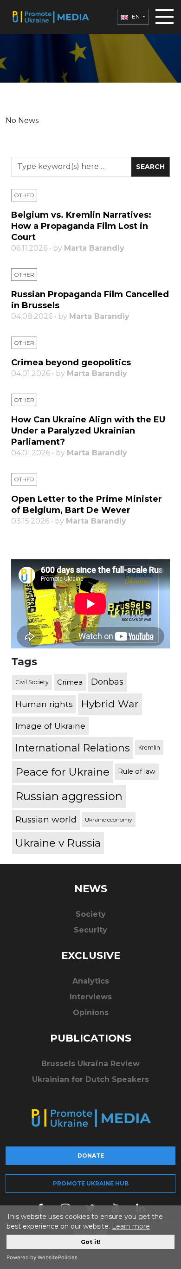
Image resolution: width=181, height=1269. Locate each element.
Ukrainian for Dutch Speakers (90, 1079)
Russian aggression (69, 796)
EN (135, 16)
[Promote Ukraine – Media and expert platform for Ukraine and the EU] (50, 17)
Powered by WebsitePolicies (42, 1257)
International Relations (72, 748)
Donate (91, 1155)
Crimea (70, 682)
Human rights (44, 704)
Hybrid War (110, 704)
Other (24, 195)
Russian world (46, 819)
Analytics (90, 981)
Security (90, 930)
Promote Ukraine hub (91, 1183)
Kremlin (149, 747)
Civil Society (32, 682)
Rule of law (136, 771)
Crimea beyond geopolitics (71, 362)
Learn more (131, 1226)
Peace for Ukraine (62, 771)
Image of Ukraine (50, 726)
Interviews (91, 996)
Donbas (107, 682)
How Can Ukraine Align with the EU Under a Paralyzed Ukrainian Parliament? (88, 430)
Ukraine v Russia (58, 842)
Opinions (91, 1012)
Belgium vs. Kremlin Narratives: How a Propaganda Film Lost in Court (81, 226)
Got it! (91, 1241)
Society (91, 914)
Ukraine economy (108, 819)
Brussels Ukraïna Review (90, 1063)
